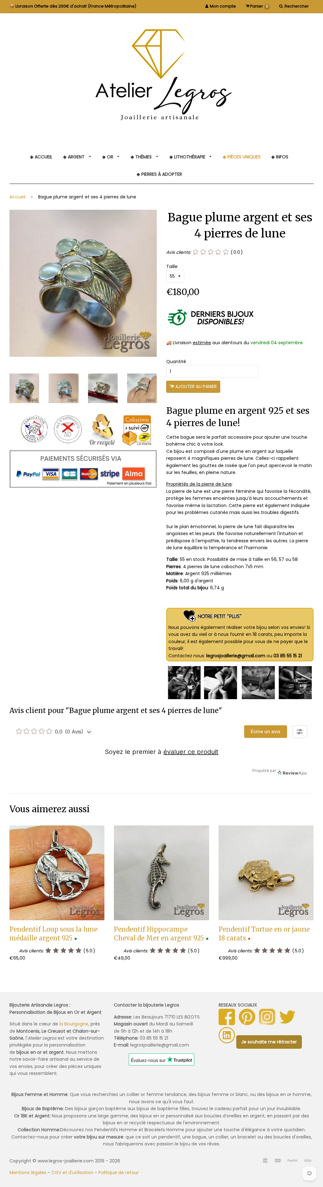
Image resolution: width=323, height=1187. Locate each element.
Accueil (17, 197)
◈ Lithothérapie (188, 157)
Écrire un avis (265, 731)
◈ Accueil (41, 157)
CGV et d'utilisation (72, 1172)
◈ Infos (279, 157)
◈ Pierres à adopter (159, 174)
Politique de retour (118, 1172)
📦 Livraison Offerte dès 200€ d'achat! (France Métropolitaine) (72, 6)
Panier (258, 6)
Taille (172, 266)
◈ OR (108, 157)
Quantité (176, 361)
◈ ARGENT (74, 157)
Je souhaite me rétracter (269, 1042)
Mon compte (223, 6)
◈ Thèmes (142, 157)
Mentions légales (27, 1172)
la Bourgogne (73, 1024)
